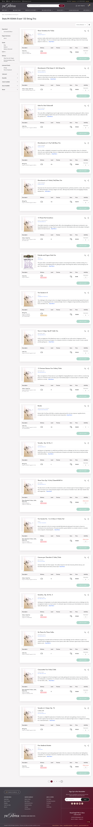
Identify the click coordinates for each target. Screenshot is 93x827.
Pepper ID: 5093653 (25, 579)
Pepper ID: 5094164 (25, 202)
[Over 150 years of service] (12, 792)
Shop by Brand (27, 809)
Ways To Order (7, 801)
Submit (85, 799)
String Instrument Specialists (43, 409)
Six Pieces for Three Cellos (46, 632)
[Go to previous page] (49, 781)
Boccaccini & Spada (41, 561)
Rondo (40, 406)
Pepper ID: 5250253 (25, 52)
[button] (5, 10)
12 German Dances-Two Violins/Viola (50, 368)
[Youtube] (80, 804)
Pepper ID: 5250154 (25, 503)
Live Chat (87, 1)
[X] (75, 804)
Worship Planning (28, 805)
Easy (5, 45)
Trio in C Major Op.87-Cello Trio (48, 331)
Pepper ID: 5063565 (25, 654)
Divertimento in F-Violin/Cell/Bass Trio (50, 180)
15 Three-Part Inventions (45, 218)
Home (3, 14)
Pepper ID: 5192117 (25, 127)
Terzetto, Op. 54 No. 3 (45, 443)
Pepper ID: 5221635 (25, 353)
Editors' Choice (27, 799)
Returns (5, 807)
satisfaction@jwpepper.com (77, 817)
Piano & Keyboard (8, 69)
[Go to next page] (62, 781)
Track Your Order (7, 805)
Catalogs (26, 807)
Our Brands (48, 803)
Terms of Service (55, 825)
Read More (51, 41)
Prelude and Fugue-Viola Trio (47, 255)
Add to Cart (83, 58)
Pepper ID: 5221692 (25, 616)
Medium (6, 47)
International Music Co (42, 72)
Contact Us (74, 1)
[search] (28, 6)
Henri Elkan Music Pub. (42, 598)
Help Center (6, 799)
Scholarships (48, 807)
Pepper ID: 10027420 (26, 314)
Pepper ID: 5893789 (25, 767)
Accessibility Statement (68, 825)
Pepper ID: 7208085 (25, 730)
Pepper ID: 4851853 (25, 390)
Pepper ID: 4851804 (25, 90)
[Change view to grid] (89, 24)
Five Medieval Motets (44, 745)
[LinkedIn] (82, 804)
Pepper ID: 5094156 (25, 165)
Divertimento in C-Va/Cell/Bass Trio (49, 143)
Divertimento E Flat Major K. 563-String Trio (51, 68)
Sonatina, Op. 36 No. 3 (45, 595)
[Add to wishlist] (85, 31)
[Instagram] (77, 804)
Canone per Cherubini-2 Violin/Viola (49, 557)
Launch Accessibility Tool (83, 825)
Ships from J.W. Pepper (9, 58)
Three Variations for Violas (46, 31)
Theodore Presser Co (41, 34)
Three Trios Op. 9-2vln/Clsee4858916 (50, 480)
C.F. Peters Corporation (42, 522)
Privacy (61, 825)
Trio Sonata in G (43, 293)
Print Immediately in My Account (9, 61)
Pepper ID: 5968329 (25, 427)
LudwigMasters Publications (43, 296)
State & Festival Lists (29, 803)
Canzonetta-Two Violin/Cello (47, 670)
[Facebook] (72, 804)
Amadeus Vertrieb (41, 109)
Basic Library (27, 801)
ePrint (5, 38)
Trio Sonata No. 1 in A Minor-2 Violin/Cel (51, 519)
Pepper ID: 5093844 (25, 692)
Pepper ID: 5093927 (25, 465)
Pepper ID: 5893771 (25, 277)
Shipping (5, 803)
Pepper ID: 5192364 (25, 541)
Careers (47, 805)
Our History (48, 799)
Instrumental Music (8, 31)
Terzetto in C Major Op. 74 (46, 708)
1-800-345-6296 (77, 814)
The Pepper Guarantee (50, 801)
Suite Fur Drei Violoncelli (45, 105)
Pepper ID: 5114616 (25, 239)
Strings (5, 67)
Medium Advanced (8, 49)
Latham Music (40, 259)
